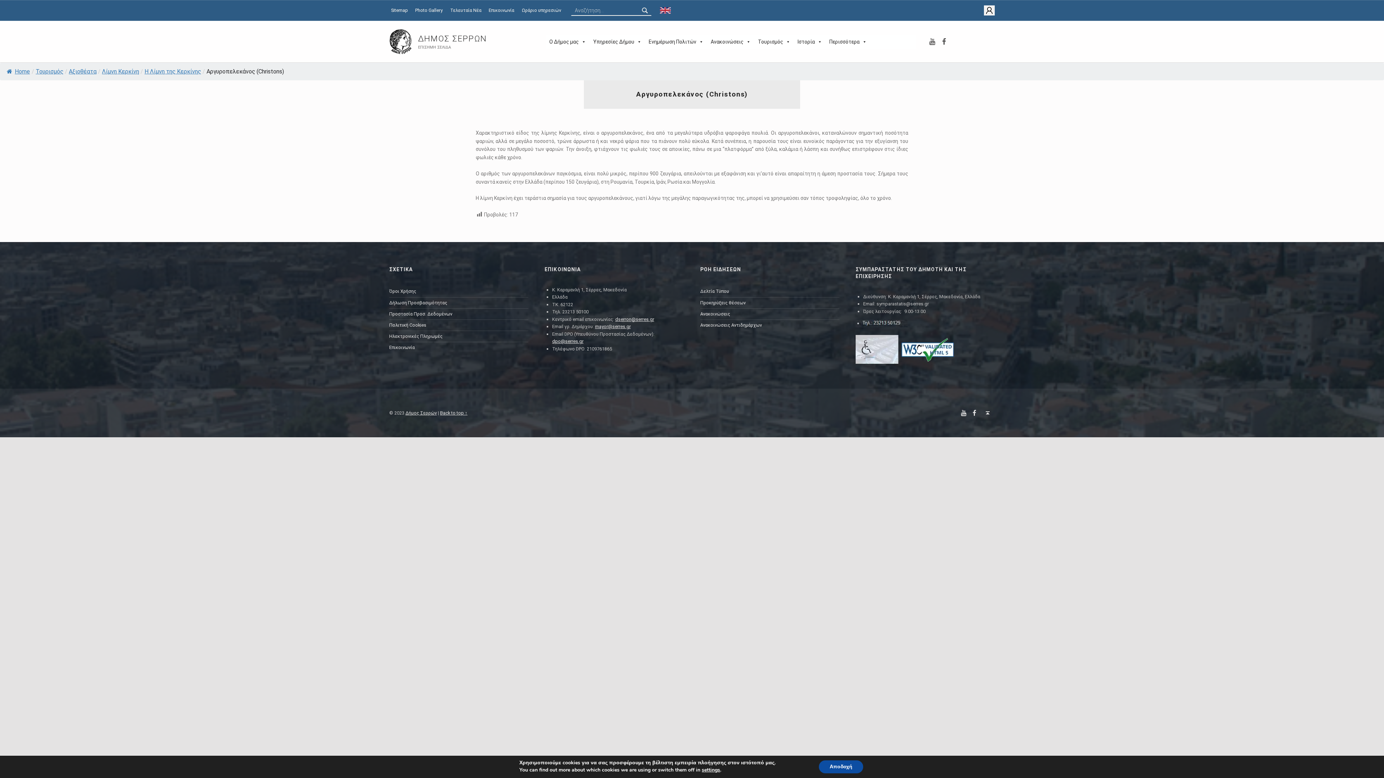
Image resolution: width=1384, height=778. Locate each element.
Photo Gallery (429, 10)
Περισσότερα (844, 42)
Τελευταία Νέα (466, 10)
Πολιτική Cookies (407, 325)
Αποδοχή (841, 766)
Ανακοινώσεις (727, 42)
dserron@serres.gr (634, 319)
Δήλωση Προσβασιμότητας (418, 302)
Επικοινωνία (501, 10)
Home (22, 71)
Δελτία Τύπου (714, 291)
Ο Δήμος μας (564, 42)
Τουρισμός (770, 42)
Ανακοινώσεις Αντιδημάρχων (731, 325)
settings (711, 770)
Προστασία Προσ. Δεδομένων (420, 314)
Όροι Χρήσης (402, 291)
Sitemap (399, 10)
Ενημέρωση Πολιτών (672, 42)
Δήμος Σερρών (452, 39)
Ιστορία (806, 42)
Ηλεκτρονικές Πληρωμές (416, 336)
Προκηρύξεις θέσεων (723, 302)
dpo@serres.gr (568, 341)
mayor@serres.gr (613, 326)
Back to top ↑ (453, 413)
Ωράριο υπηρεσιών (541, 10)
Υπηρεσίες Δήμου (613, 42)
